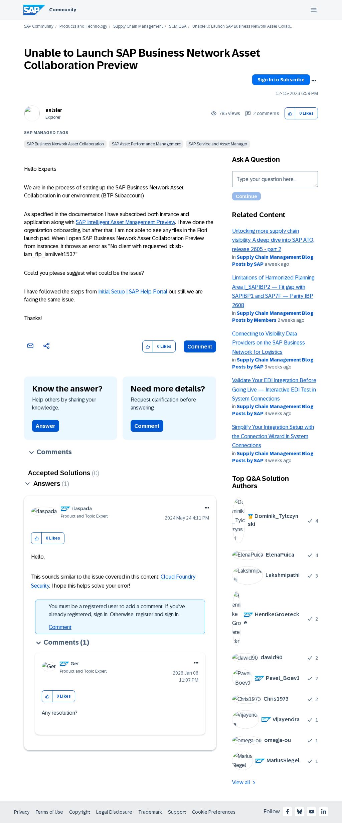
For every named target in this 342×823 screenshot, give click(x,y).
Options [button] (313, 80)
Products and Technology (83, 26)
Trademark (150, 812)
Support (177, 812)
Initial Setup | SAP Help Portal (132, 291)
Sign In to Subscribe (281, 79)
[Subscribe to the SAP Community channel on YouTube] (311, 811)
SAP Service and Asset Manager (218, 144)
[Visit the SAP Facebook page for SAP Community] (287, 811)
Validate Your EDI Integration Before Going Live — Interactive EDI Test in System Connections (274, 389)
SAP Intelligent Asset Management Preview (125, 222)
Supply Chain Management (138, 26)
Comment (199, 346)
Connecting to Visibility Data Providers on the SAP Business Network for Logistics (268, 343)
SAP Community (38, 26)
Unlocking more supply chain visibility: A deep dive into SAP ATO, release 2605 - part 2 (273, 240)
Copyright (79, 812)
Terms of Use (49, 812)
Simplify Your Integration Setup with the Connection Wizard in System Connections (273, 436)
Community (62, 9)
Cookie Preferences (213, 812)
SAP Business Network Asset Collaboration (65, 144)
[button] (290, 113)
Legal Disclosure (114, 812)
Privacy (21, 812)
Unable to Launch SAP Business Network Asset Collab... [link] (242, 26)
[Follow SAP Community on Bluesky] (299, 811)
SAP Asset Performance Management (146, 144)
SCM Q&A (177, 26)
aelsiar (53, 110)
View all (241, 782)
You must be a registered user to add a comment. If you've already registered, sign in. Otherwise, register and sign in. (117, 610)
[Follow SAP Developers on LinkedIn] (323, 811)
